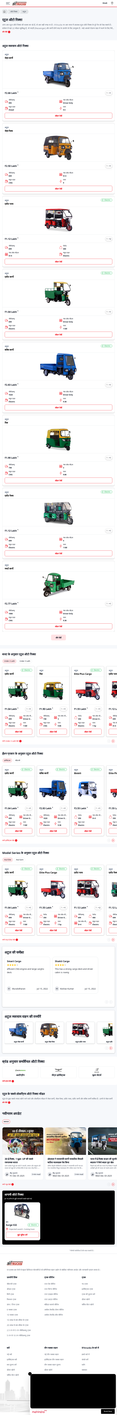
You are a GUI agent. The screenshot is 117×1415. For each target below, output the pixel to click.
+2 (110, 238)
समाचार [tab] (6, 1121)
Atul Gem (19, 859)
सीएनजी (17, 760)
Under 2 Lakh (9, 661)
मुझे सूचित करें (22, 1234)
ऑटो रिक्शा (13, 11)
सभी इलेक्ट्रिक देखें (8, 840)
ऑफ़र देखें (58, 115)
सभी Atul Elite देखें (8, 939)
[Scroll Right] (113, 741)
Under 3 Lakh (25, 661)
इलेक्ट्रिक (7, 760)
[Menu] (9, 3)
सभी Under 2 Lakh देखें (10, 741)
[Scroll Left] (108, 741)
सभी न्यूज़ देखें (6, 1184)
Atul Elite (7, 859)
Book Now (108, 1411)
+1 (110, 93)
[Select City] (113, 3)
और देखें (58, 637)
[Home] (19, 3)
